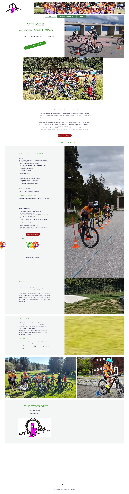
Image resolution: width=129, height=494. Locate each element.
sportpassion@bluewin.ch (35, 410)
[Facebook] (62, 485)
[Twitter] (64, 485)
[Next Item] (121, 377)
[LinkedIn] (66, 485)
